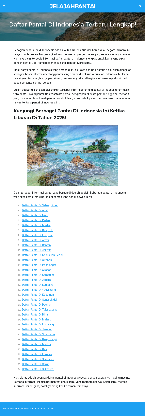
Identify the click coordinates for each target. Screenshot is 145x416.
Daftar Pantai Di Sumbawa (38, 359)
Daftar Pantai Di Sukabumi (38, 369)
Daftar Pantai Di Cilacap (36, 270)
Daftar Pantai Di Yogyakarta (39, 289)
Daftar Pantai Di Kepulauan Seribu (42, 255)
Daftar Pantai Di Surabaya (37, 284)
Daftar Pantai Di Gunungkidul (39, 299)
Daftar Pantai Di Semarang (38, 275)
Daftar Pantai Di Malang (36, 319)
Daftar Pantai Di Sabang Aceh (40, 205)
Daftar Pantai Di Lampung (37, 235)
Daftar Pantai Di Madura (36, 344)
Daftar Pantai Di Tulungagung (39, 309)
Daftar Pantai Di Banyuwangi (39, 339)
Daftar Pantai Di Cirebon (37, 260)
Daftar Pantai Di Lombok (37, 354)
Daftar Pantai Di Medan (36, 225)
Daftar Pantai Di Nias (35, 215)
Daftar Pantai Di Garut (35, 364)
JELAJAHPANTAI (72, 6)
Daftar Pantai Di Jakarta (36, 250)
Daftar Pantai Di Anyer (35, 240)
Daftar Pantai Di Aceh (35, 210)
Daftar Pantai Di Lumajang (38, 324)
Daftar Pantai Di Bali (34, 349)
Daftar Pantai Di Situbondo (38, 334)
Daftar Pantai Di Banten (36, 245)
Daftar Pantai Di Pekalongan (39, 265)
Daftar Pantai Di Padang (36, 220)
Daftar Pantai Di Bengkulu (37, 230)
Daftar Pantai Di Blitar (35, 314)
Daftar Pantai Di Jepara (36, 279)
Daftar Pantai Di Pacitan (36, 304)
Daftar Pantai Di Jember (37, 329)
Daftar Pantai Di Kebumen (38, 294)
